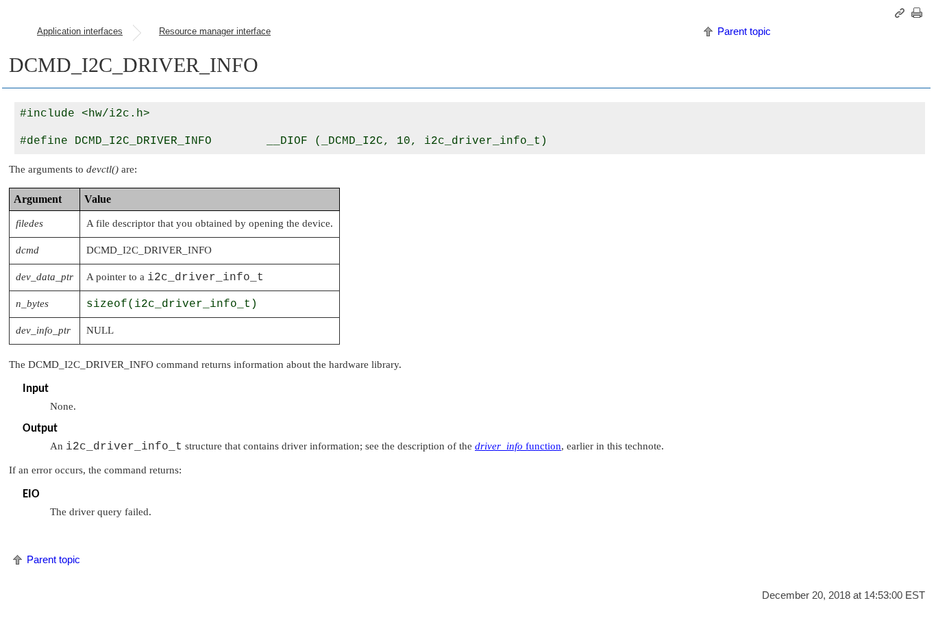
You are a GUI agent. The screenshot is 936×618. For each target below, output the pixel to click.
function (518, 446)
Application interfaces (80, 31)
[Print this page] (918, 13)
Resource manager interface (215, 31)
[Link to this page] (901, 13)
